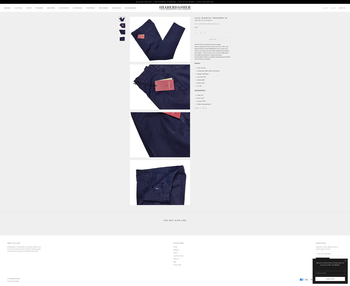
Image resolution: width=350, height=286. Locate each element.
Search (333, 8)
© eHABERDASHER (13, 278)
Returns (175, 253)
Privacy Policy (177, 265)
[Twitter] (203, 108)
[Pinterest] (205, 108)
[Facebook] (200, 108)
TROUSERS (39, 8)
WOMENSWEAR (130, 8)
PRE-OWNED (103, 8)
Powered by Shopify (13, 281)
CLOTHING (18, 8)
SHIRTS (29, 8)
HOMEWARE (116, 8)
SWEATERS (51, 8)
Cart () (342, 8)
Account (325, 8)
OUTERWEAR (78, 8)
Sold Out (213, 39)
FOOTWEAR (90, 8)
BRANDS (8, 8)
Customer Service (178, 256)
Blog (174, 262)
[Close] (345, 261)
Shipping (175, 250)
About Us (176, 259)
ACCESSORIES (64, 8)
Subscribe (330, 279)
